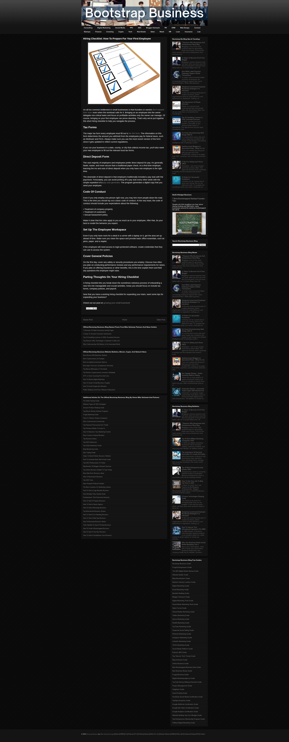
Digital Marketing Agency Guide (183, 678)
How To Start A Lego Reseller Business (96, 490)
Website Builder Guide (180, 575)
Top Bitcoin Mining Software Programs (95, 411)
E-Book (140, 734)
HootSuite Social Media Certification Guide (187, 697)
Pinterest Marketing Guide (181, 634)
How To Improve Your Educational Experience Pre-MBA (193, 528)
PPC (131, 28)
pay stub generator (111, 182)
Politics (178, 734)
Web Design (184, 28)
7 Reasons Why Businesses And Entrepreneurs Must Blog (193, 43)
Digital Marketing (103, 28)
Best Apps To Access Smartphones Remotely (98, 365)
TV (136, 734)
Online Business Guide (180, 663)
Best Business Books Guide (182, 671)
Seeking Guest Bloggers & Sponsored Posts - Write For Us (193, 147)
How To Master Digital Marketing (93, 379)
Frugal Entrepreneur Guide (182, 567)
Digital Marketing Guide (180, 586)
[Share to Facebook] (93, 308)
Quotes (146, 734)
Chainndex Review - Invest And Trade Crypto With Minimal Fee (193, 390)
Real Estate (141, 32)
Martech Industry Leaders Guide (184, 582)
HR (170, 32)
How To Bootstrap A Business (93, 477)
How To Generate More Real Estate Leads (97, 459)
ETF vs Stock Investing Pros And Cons (96, 376)
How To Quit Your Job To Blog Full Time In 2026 (192, 482)
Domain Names (165, 734)
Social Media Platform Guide (182, 649)
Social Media (120, 28)
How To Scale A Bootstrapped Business (96, 528)
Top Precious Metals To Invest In (94, 428)
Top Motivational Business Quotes (94, 511)
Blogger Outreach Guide (181, 597)
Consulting (88, 28)
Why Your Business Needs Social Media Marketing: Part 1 (193, 543)
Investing (110, 32)
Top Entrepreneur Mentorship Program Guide (188, 719)
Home (124, 320)
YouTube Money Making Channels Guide (187, 682)
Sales (153, 32)
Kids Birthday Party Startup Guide (94, 494)
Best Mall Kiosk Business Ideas (93, 473)
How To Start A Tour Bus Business (94, 532)
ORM (173, 28)
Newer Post (88, 320)
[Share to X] (91, 308)
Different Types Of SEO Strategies (94, 404)
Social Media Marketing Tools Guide (185, 604)
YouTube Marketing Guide (181, 626)
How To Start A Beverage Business (94, 508)
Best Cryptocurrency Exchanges (93, 358)
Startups (87, 32)
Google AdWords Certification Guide (185, 704)
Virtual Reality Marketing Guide (183, 612)
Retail (162, 32)
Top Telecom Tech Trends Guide (183, 656)
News (117, 734)
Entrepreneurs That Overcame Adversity (96, 497)
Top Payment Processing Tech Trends (95, 425)
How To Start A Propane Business (94, 501)
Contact (197, 28)
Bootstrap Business (92, 734)
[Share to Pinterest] (96, 308)
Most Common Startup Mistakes (93, 435)
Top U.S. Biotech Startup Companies (95, 418)
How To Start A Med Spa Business (94, 518)
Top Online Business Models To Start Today (97, 470)
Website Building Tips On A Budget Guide (187, 715)
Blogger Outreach (153, 28)
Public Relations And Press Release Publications (99, 390)
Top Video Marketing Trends (92, 445)
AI (182, 734)
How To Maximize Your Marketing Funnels (97, 432)
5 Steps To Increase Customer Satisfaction (97, 334)
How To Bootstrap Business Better (94, 521)
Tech (130, 32)
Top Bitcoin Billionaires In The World (95, 369)
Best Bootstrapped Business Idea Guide (186, 667)
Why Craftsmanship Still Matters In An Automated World (101, 344)
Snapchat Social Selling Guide (183, 630)
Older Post (161, 320)
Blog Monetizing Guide (90, 449)
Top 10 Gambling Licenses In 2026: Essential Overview (101, 337)
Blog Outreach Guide (179, 660)
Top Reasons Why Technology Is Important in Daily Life (101, 341)
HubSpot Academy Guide (181, 700)
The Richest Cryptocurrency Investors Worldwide (99, 372)
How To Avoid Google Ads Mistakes (95, 386)
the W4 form (134, 133)
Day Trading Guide (89, 452)
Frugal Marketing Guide (90, 414)
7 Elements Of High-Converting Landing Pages (98, 330)
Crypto (121, 32)
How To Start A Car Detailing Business (95, 514)
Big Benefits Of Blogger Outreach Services (97, 466)
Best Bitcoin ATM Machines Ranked (95, 355)
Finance (98, 32)
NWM (122, 734)
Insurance (188, 32)
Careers (186, 734)
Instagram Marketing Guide (182, 637)
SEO (139, 28)
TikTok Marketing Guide (180, 645)
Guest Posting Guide (179, 693)
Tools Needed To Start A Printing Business (97, 525)
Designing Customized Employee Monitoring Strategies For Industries (193, 88)
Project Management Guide (182, 686)
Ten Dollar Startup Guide (91, 401)
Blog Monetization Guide (181, 578)
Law (198, 32)
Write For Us (154, 734)
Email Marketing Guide (180, 589)
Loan (178, 32)
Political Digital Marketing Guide (183, 723)
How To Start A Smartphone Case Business (97, 535)
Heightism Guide (178, 689)
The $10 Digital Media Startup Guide (185, 571)
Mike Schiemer (105, 734)
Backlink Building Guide (180, 593)
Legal (112, 734)
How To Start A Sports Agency (93, 504)
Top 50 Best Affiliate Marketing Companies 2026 (192, 439)
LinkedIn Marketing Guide (181, 641)
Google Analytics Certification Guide (185, 711)
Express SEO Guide (179, 652)
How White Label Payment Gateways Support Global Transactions (191, 73)
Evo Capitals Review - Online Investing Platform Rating (192, 374)
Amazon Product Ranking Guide (93, 408)
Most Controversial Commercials (94, 421)
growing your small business (116, 303)
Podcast (131, 734)
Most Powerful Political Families (93, 483)
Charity (193, 734)
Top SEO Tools (88, 480)
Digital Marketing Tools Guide (182, 600)
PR (166, 28)
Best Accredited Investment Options (95, 362)
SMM (172, 734)
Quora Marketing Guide (180, 619)
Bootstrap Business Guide (181, 564)
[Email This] (87, 308)
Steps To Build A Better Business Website (97, 456)
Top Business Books (90, 439)
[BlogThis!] (89, 308)
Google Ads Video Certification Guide (185, 708)
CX (126, 734)
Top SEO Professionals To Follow (94, 463)
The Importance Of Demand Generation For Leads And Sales (193, 453)
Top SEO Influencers (90, 442)
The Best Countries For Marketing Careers (97, 487)
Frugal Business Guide (180, 674)
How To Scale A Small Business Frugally (96, 383)
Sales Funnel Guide (179, 608)
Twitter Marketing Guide (180, 615)
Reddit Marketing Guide (180, 623)
